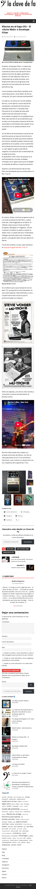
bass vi (13, 804)
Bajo (3, 852)
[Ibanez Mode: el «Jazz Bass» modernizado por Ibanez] (6, 758)
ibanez (4, 826)
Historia (4, 874)
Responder (19, 606)
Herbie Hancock (27, 824)
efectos (4, 814)
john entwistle (12, 829)
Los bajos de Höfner (18, 764)
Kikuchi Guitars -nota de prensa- (22, 728)
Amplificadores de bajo (9, 801)
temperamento (23, 840)
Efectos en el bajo (23, 549)
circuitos (9, 806)
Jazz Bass (30, 826)
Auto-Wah (10, 549)
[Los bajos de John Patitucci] (6, 704)
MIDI (20, 831)
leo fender (19, 829)
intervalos (10, 826)
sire (24, 838)
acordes (4, 797)
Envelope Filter (8, 552)
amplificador (12, 799)
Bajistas (4, 849)
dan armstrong (24, 809)
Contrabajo (5, 858)
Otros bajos (23, 836)
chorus (4, 806)
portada (4, 838)
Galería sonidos (21, 822)
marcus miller (14, 831)
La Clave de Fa (21, 37)
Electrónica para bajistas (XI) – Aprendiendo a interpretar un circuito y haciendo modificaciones (22, 784)
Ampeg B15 (5, 799)
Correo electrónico (8, 642)
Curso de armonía (10, 808)
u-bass (18, 842)
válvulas (23, 842)
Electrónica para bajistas (11, 817)
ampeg (27, 797)
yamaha (13, 845)
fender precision (25, 819)
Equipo (4, 871)
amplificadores (21, 799)
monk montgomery (7, 833)
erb (22, 817)
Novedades (14, 836)
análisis (20, 801)
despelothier (5, 811)
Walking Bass (6, 845)
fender (18, 819)
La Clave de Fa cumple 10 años (21, 773)
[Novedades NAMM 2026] (6, 749)
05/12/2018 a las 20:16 (18, 583)
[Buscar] (31, 685)
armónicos (25, 801)
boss (21, 804)
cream (21, 806)
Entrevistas (5, 868)
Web (3, 647)
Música (4, 878)
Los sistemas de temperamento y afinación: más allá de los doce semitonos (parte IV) (22, 712)
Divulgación (5, 865)
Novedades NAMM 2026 (19, 746)
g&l (14, 822)
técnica (14, 842)
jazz (25, 826)
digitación (11, 811)
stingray (28, 838)
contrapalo (15, 806)
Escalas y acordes (8, 819)
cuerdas (26, 806)
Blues (18, 804)
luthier (25, 829)
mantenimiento (6, 831)
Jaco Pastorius (18, 826)
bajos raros (6, 804)
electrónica (25, 814)
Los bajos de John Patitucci (20, 701)
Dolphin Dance (19, 811)
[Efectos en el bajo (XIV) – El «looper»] (6, 740)
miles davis (25, 831)
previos (9, 838)
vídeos (28, 842)
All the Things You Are (19, 797)
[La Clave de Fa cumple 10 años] (6, 776)
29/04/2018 (8, 37)
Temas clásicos (14, 840)
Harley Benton (18, 824)
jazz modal (5, 829)
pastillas (31, 836)
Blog (3, 855)
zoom (19, 845)
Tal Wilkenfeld (5, 840)
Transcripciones (7, 842)
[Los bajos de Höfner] (6, 767)
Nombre (4, 636)
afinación (10, 797)
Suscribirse (28, 542)
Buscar (4, 682)
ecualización (27, 811)
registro (14, 838)
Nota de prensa (6, 836)
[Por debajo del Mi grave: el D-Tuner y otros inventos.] (6, 722)
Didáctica (5, 862)
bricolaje (26, 804)
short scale (19, 838)
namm (24, 833)
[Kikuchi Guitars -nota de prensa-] (6, 731)
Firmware (4, 822)
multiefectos (17, 833)
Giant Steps (5, 824)
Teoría (30, 840)
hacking (12, 824)
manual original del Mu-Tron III (16, 247)
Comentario (5, 622)
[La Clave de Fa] (18, 7)
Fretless (10, 822)
